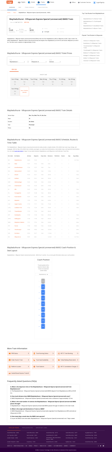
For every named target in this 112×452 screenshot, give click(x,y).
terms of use (43, 445)
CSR (26, 445)
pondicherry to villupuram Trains (92, 43)
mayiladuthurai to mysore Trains (92, 28)
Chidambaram (17, 185)
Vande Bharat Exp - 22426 (91, 435)
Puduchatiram (17, 196)
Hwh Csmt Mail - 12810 (32, 435)
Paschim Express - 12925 (32, 438)
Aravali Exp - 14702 (31, 441)
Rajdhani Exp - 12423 (70, 441)
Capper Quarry (18, 204)
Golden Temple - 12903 (12, 438)
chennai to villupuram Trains (91, 40)
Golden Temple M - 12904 (13, 441)
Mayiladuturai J (18, 160)
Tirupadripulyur (18, 211)
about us (9, 445)
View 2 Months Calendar (24, 91)
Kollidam (16, 178)
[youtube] (103, 445)
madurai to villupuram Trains (91, 53)
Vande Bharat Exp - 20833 (91, 441)
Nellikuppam (17, 218)
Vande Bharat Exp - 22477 (71, 432)
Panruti (16, 226)
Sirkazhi (16, 174)
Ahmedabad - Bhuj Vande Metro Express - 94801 (53, 438)
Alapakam (16, 200)
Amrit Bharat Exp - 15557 (71, 438)
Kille (15, 189)
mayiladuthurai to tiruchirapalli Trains (92, 22)
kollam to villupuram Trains (91, 58)
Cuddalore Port (18, 207)
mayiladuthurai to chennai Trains (92, 19)
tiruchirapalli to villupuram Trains (92, 50)
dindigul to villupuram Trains (91, 55)
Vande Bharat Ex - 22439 (51, 435)
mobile (30, 445)
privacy (36, 445)
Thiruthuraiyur (17, 229)
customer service (57, 445)
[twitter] (100, 445)
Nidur (15, 163)
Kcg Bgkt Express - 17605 (90, 432)
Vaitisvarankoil (17, 171)
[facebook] (98, 445)
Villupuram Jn (17, 237)
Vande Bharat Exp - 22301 (91, 438)
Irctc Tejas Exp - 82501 (12, 435)
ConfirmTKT (73, 445)
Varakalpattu (17, 215)
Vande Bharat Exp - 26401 (71, 435)
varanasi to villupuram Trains (91, 60)
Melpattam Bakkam (19, 222)
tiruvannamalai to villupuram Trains (91, 46)
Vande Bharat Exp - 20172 (52, 432)
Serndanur (17, 233)
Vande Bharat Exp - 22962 (13, 432)
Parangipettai (17, 193)
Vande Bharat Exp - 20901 (32, 432)
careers (50, 445)
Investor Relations (19, 445)
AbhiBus (66, 445)
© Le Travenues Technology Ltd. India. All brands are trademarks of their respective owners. (56, 450)
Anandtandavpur (18, 167)
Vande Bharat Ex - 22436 (51, 441)
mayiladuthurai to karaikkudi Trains (93, 25)
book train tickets (19, 151)
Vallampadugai (18, 182)
